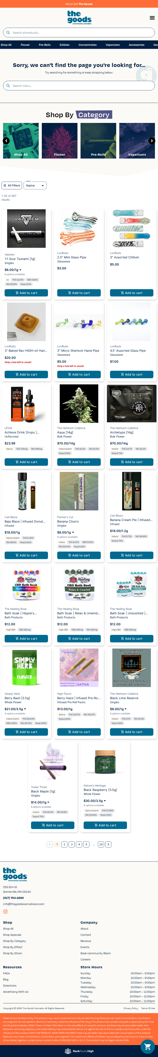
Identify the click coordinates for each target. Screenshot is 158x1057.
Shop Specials (12, 934)
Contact (86, 934)
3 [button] (72, 844)
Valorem (10, 254)
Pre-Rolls (98, 154)
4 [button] (79, 844)
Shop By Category (14, 941)
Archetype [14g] (122, 432)
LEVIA (8, 428)
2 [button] (64, 844)
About (84, 928)
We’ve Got (79, 4)
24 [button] (101, 844)
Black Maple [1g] (43, 791)
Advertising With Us (15, 991)
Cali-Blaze (11, 517)
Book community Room (96, 953)
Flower (59, 154)
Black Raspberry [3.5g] (100, 790)
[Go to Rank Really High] (79, 1051)
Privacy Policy (131, 1008)
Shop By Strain (12, 953)
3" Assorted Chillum (124, 257)
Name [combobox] (30, 185)
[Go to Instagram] (5, 911)
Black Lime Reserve (124, 698)
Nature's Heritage (95, 785)
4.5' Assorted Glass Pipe (128, 350)
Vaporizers (137, 154)
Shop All (21, 154)
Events (85, 947)
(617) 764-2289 (13, 897)
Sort (28, 181)
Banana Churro (68, 521)
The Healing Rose (16, 608)
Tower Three (39, 787)
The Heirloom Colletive (71, 428)
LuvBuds (62, 253)
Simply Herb (12, 693)
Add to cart (28, 293)
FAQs (6, 973)
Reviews (86, 941)
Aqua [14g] (65, 432)
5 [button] (86, 844)
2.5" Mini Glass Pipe (71, 257)
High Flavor (64, 693)
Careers (85, 959)
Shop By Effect (12, 947)
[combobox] (82, 32)
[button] (152, 17)
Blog (5, 979)
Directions (9, 985)
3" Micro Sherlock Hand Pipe (78, 350)
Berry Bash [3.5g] (17, 698)
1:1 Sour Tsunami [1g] (20, 259)
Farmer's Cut (65, 517)
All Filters (14, 185)
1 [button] (57, 844)
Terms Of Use (148, 1008)
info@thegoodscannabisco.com (23, 904)
